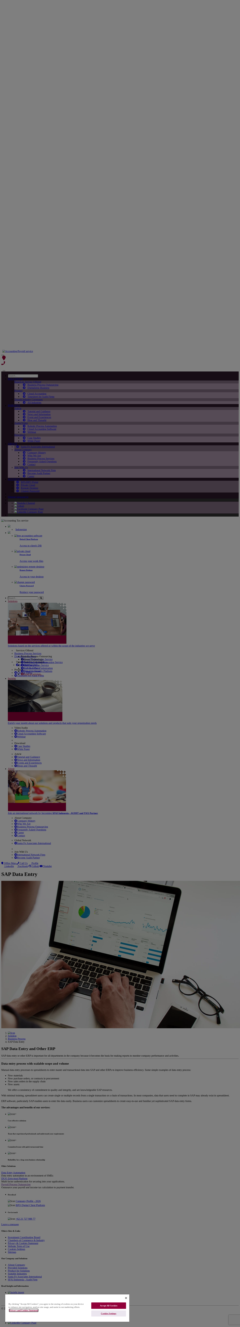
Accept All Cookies (108, 1305)
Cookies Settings (108, 1313)
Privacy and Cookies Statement (23, 1310)
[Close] (126, 1298)
